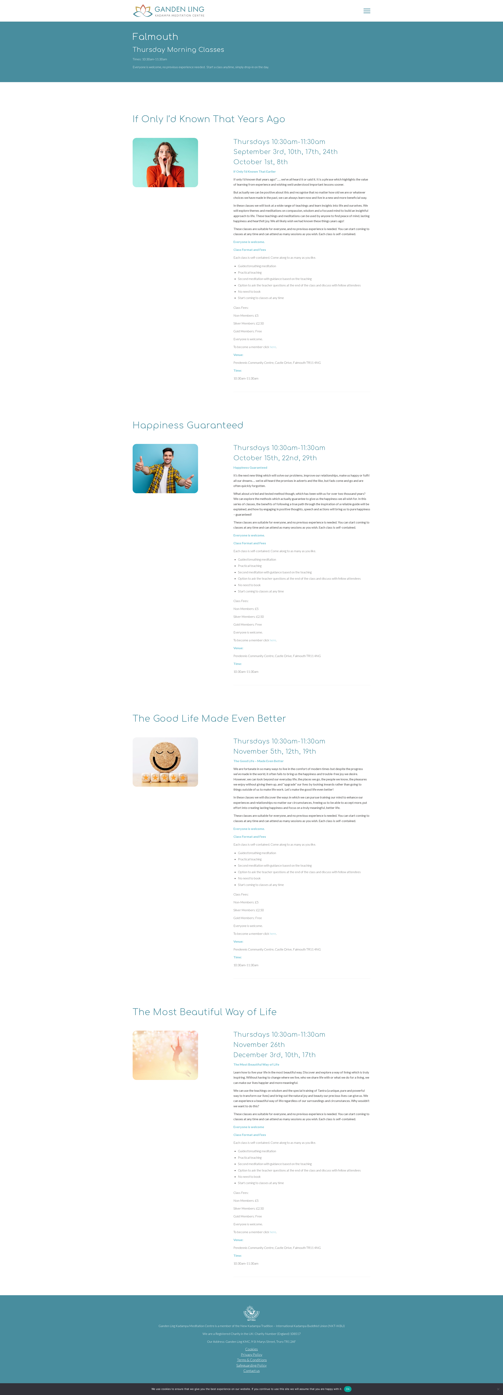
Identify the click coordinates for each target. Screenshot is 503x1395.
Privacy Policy (251, 1354)
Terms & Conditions (252, 1360)
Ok (348, 1388)
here (273, 347)
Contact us (251, 1370)
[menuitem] (365, 11)
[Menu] (365, 11)
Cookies (251, 1349)
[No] (498, 1389)
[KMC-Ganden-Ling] (175, 11)
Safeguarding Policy (251, 1365)
